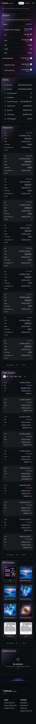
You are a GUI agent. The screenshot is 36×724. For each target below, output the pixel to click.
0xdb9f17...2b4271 (25, 228)
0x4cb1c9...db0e (25, 405)
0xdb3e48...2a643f (24, 485)
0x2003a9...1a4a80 (25, 297)
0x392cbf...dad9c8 (25, 382)
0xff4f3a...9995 (25, 141)
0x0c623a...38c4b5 (24, 251)
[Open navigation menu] (33, 3)
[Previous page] (28, 365)
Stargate (17, 30)
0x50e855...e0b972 (24, 274)
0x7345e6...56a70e (24, 320)
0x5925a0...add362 (24, 158)
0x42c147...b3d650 (25, 181)
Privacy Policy (8, 703)
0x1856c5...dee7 (25, 490)
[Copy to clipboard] (31, 19)
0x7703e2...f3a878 (25, 399)
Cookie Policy (8, 708)
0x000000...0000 (25, 388)
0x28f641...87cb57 (25, 468)
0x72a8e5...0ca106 (25, 205)
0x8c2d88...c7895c (24, 135)
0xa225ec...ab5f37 (25, 343)
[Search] (3, 8)
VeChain (23, 703)
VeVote (22, 708)
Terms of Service (9, 705)
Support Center (25, 711)
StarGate (23, 705)
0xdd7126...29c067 (25, 519)
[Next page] (31, 365)
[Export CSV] (25, 376)
